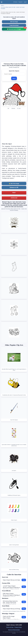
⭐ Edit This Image (14, 183)
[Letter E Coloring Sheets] (14, 533)
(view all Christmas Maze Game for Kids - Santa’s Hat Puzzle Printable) (14, 209)
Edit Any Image (14, 21)
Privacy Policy (18, 627)
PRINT (14, 192)
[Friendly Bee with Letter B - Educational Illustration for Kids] (14, 383)
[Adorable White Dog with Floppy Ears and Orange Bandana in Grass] (14, 357)
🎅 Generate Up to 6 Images (16, 29)
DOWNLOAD (14, 198)
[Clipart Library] (1, 2)
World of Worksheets (14, 630)
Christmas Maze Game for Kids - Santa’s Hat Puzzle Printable (13, 8)
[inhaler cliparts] (14, 508)
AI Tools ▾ (15, 2)
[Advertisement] (14, 47)
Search (14, 78)
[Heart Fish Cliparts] (14, 408)
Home (2, 5)
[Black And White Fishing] (14, 558)
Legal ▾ (25, 2)
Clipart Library (10, 625)
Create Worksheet (14, 25)
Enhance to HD (14, 187)
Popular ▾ (21, 2)
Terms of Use (9, 627)
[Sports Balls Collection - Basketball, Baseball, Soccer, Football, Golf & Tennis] (14, 433)
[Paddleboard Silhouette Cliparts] (14, 483)
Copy (24, 579)
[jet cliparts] (14, 459)
